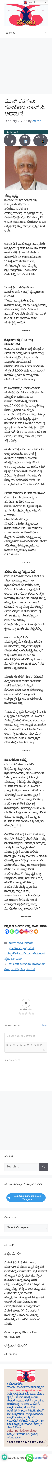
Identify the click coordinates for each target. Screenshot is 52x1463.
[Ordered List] (21, 1045)
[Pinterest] (21, 931)
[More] (36, 931)
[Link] (35, 1045)
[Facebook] (7, 931)
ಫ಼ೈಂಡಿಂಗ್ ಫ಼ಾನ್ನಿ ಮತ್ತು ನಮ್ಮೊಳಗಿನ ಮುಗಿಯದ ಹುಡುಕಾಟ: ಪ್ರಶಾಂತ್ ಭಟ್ (24, 954)
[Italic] (10, 1045)
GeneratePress (39, 1458)
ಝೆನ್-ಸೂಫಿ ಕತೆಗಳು (21, 944)
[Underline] (14, 1045)
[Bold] (7, 1045)
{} (38, 1045)
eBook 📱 (40, 140)
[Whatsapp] (12, 931)
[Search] (43, 1167)
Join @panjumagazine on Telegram (27, 1198)
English (31, 2)
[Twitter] (16, 931)
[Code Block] (31, 1045)
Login (44, 1025)
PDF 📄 (25, 140)
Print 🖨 (10, 140)
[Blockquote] (28, 1045)
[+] (41, 1045)
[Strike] (17, 1045)
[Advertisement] (26, 67)
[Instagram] (26, 931)
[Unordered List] (24, 1045)
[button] (45, 33)
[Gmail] (31, 931)
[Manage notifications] (45, 1456)
